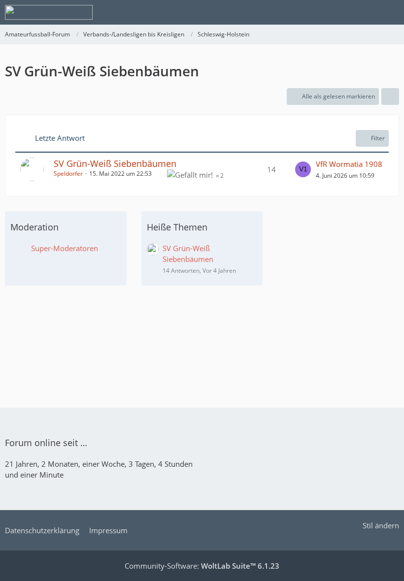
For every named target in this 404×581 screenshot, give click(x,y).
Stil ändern (381, 525)
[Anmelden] (366, 12)
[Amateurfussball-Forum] (49, 12)
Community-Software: (202, 566)
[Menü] (391, 12)
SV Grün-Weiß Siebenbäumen (115, 163)
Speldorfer (68, 173)
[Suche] (342, 12)
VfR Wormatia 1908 (349, 164)
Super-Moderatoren (64, 248)
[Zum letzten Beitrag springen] (303, 169)
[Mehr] (390, 96)
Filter (378, 138)
